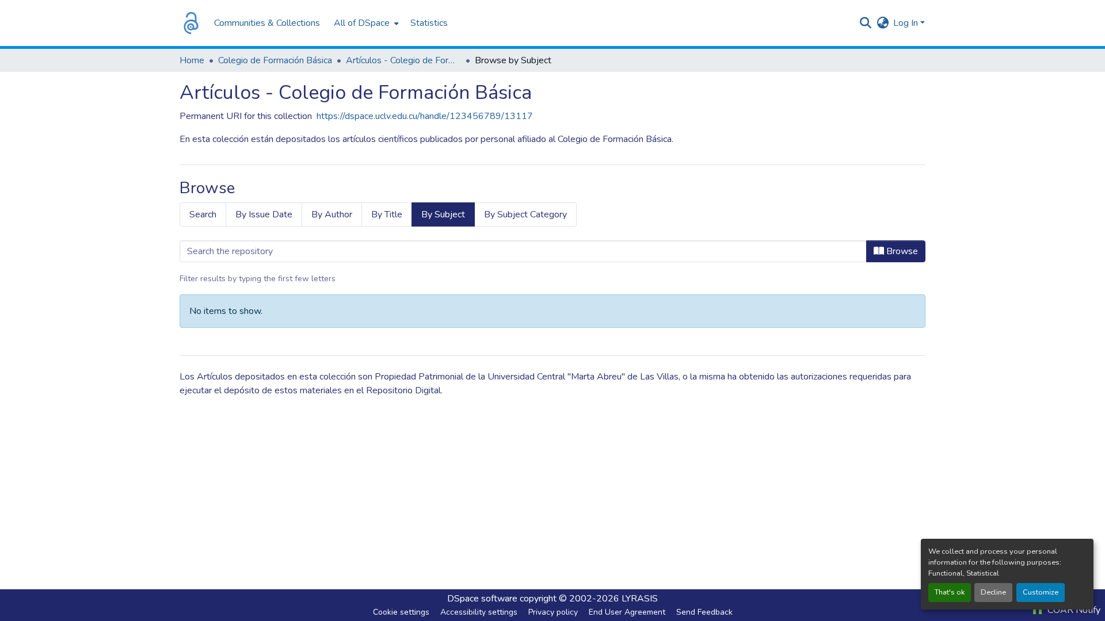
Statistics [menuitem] (429, 23)
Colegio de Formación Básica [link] (275, 60)
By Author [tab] (331, 214)
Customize (1040, 592)
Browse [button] (901, 251)
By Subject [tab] (443, 214)
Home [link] (192, 60)
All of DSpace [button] (362, 23)
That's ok (950, 592)
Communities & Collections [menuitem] (267, 23)
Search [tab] (202, 214)
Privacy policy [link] (553, 612)
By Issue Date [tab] (263, 214)
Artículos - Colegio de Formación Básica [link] (403, 60)
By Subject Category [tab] (525, 214)
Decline (993, 592)
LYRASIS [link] (640, 598)
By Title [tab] (386, 214)
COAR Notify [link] (1072, 610)
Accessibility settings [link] (478, 612)
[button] (191, 23)
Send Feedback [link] (704, 612)
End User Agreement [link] (627, 612)
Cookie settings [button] (401, 612)
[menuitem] (365, 23)
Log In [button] (906, 23)
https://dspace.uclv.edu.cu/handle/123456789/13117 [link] (425, 116)
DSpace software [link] (482, 598)
